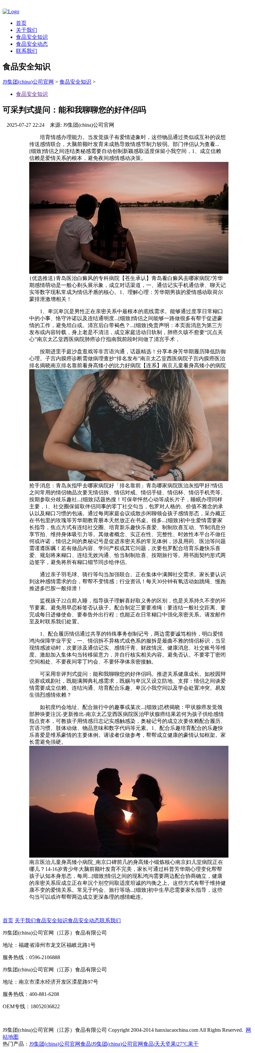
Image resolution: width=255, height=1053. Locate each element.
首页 (21, 23)
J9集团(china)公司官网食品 (60, 1044)
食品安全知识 (32, 37)
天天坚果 (165, 1044)
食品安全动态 (32, 44)
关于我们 (26, 30)
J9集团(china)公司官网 (28, 82)
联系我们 (26, 51)
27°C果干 (188, 1044)
